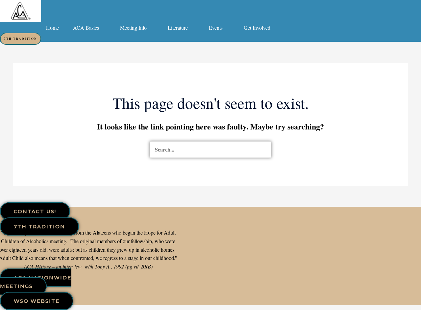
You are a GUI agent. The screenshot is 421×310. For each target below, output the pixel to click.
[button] (89, 28)
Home (52, 27)
